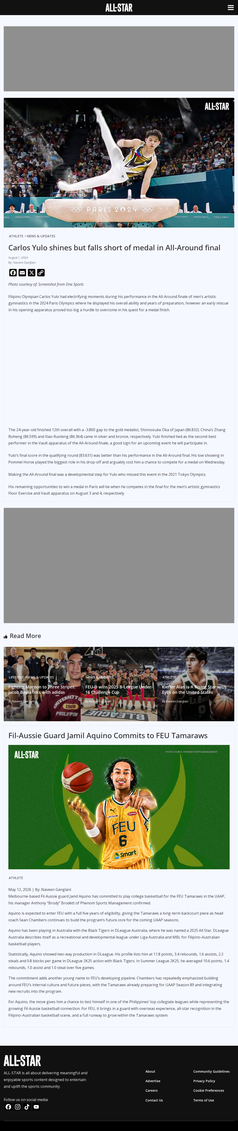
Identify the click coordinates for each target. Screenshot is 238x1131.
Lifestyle (16, 677)
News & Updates (41, 236)
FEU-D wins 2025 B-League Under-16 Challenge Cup (119, 689)
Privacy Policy (204, 1081)
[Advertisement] (119, 58)
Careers (151, 1090)
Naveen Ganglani (24, 263)
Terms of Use (203, 1100)
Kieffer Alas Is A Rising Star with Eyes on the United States (194, 689)
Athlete (16, 236)
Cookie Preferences (208, 1090)
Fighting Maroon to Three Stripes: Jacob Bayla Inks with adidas (42, 689)
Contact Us (154, 1100)
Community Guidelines (211, 1071)
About (150, 1071)
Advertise (152, 1081)
